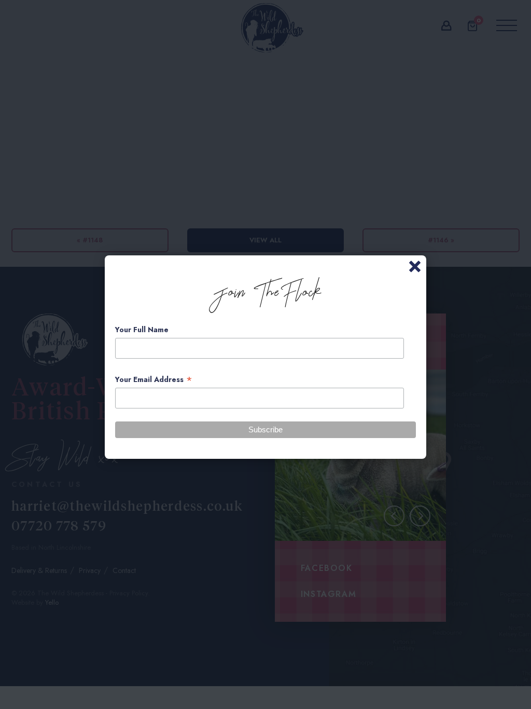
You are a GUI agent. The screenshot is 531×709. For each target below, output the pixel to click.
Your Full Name (142, 329)
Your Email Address (153, 379)
